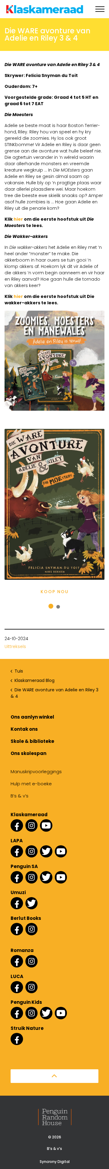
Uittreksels (15, 646)
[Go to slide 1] (50, 606)
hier (18, 219)
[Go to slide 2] (58, 607)
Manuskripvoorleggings (36, 771)
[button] (54, 1076)
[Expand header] (100, 9)
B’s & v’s (19, 796)
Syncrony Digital (55, 1161)
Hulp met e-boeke (31, 783)
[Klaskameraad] (44, 9)
